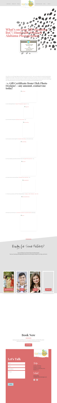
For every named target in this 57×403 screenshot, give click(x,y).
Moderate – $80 (33, 193)
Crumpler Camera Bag (22, 138)
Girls (35, 289)
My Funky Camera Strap (20, 119)
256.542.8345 (36, 375)
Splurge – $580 (27, 193)
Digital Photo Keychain (28, 158)
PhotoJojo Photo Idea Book (23, 177)
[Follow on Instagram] (37, 380)
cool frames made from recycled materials (23, 212)
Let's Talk (28, 344)
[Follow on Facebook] (34, 380)
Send (10, 384)
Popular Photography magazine (21, 103)
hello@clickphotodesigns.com (40, 377)
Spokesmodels (8, 289)
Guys (22, 289)
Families (48, 289)
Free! (37, 193)
